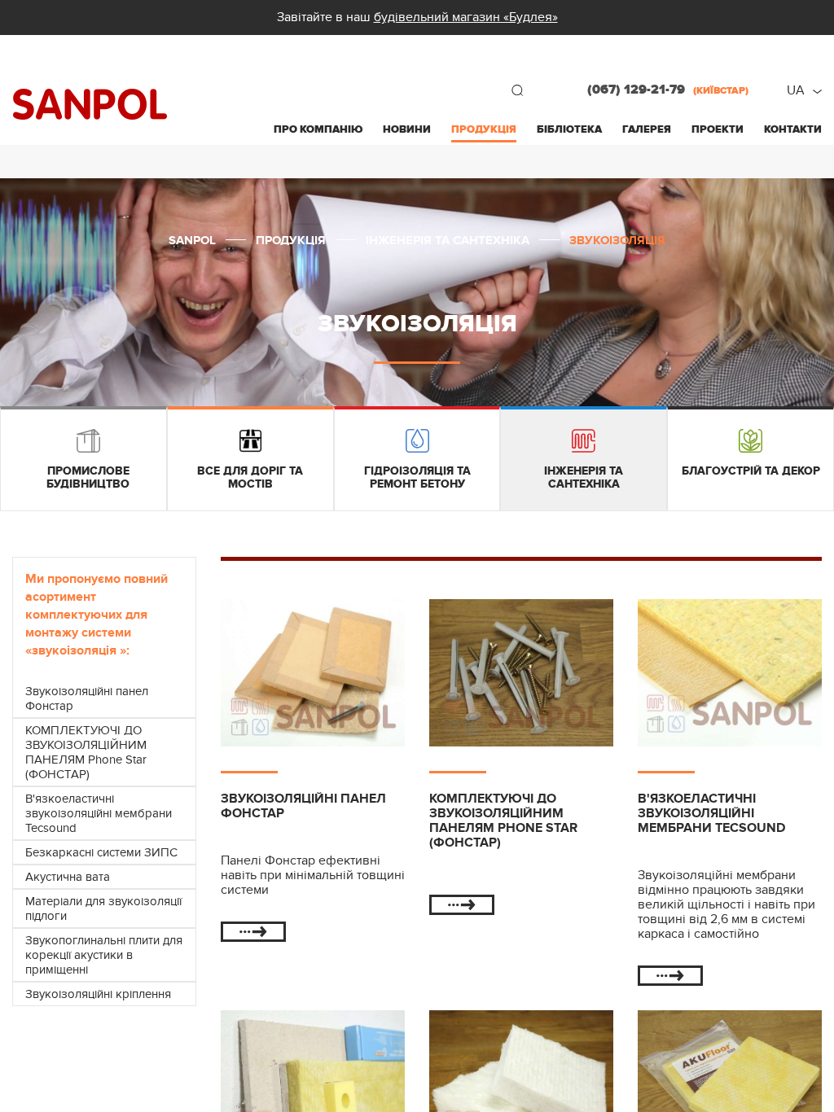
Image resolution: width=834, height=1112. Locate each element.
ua (796, 90)
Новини (407, 129)
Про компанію (318, 129)
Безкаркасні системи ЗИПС (101, 852)
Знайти (517, 90)
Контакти (793, 129)
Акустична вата (67, 876)
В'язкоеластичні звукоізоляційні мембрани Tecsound (98, 813)
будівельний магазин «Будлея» (466, 17)
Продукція (483, 129)
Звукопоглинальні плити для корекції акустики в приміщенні (103, 955)
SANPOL (90, 104)
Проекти (717, 129)
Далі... (253, 932)
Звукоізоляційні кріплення (98, 994)
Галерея (646, 129)
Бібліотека (569, 129)
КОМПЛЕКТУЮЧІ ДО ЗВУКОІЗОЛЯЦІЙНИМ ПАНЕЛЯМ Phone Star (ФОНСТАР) (86, 752)
